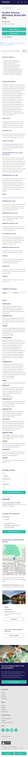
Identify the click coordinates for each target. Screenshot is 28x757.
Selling (3, 694)
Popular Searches (5, 736)
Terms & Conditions (13, 746)
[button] (14, 558)
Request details (14, 33)
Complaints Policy (6, 748)
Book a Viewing (14, 29)
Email (7, 753)
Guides (3, 707)
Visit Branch (14, 619)
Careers (3, 709)
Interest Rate (5, 484)
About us (3, 705)
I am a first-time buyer (9, 523)
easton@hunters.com (10, 611)
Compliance (21, 748)
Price (3, 473)
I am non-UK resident (9, 527)
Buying (3, 692)
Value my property (6, 718)
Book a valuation (14, 635)
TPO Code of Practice (6, 749)
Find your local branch (7, 722)
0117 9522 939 (8, 37)
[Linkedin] (11, 730)
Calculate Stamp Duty (14, 531)
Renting (3, 697)
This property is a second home (12, 525)
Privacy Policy (4, 746)
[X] (16, 730)
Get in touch (21, 585)
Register (3, 720)
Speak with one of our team (9, 504)
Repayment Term (6, 478)
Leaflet (17, 574)
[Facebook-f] (3, 730)
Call (21, 753)
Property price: (6, 516)
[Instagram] (7, 730)
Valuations (4, 699)
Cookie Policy (14, 748)
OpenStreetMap (20, 574)
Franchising (4, 711)
